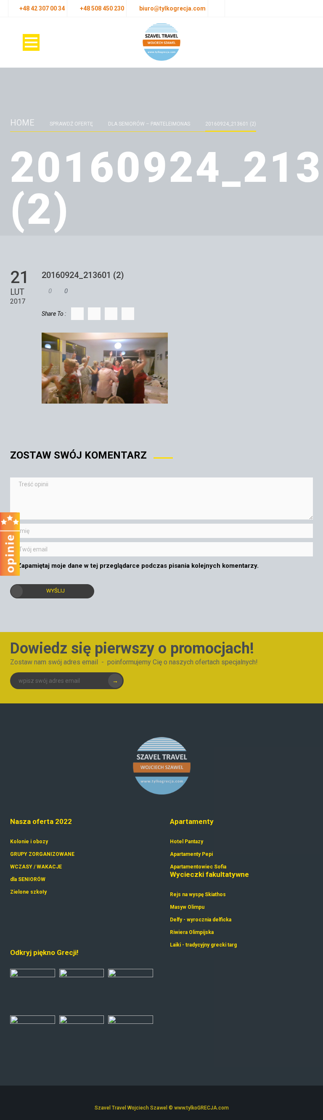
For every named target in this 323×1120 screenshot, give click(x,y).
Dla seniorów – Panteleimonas (149, 124)
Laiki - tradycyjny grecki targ (203, 945)
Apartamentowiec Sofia (198, 867)
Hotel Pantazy (186, 842)
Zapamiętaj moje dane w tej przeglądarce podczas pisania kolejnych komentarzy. (138, 565)
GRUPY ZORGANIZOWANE (42, 854)
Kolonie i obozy (29, 842)
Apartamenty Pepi (191, 854)
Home (22, 123)
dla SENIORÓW (27, 879)
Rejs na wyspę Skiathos (198, 894)
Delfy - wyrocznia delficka (200, 920)
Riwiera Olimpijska (192, 932)
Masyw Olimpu (187, 907)
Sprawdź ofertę (71, 124)
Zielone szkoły (28, 892)
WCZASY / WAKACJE (36, 867)
